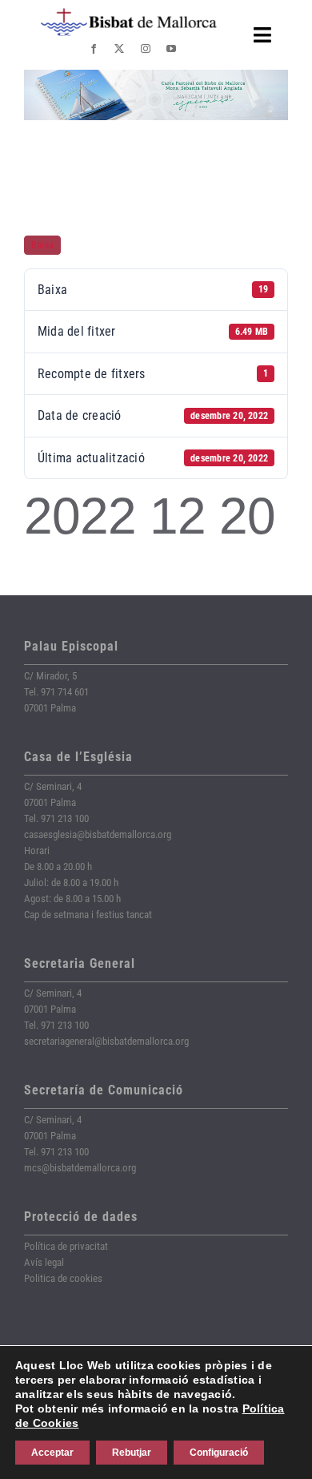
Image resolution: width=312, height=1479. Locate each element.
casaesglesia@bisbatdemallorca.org (97, 834)
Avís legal (44, 1262)
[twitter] (119, 49)
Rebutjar (131, 1452)
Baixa (42, 245)
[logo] (129, 14)
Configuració (219, 1452)
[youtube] (171, 49)
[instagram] (145, 49)
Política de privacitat (66, 1246)
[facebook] (93, 49)
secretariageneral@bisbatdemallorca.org (106, 1041)
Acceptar (52, 1452)
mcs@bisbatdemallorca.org (80, 1168)
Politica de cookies (63, 1278)
